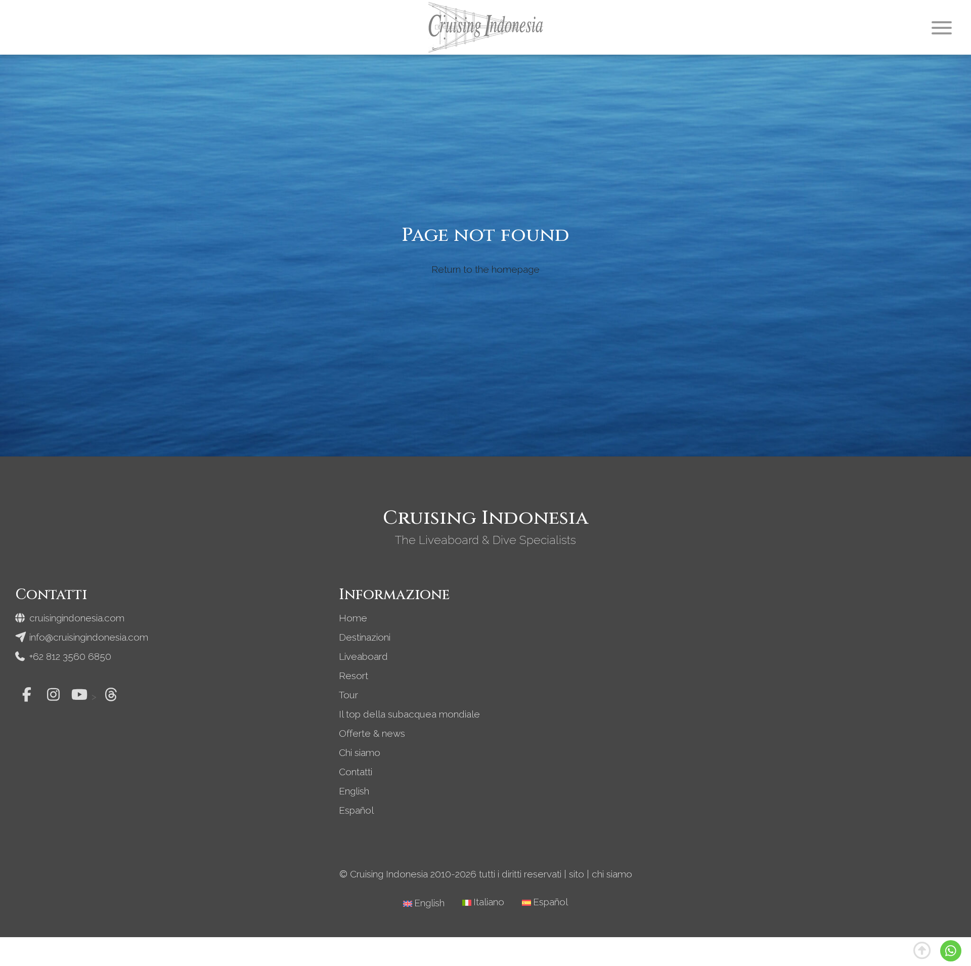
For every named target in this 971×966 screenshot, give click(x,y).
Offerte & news (372, 733)
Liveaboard (363, 656)
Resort (353, 675)
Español (356, 810)
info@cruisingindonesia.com (87, 637)
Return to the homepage (485, 269)
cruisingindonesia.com (75, 617)
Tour (348, 694)
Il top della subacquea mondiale (409, 714)
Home (353, 617)
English (354, 790)
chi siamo (612, 873)
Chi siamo (359, 752)
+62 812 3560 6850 (69, 656)
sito (576, 873)
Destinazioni (364, 637)
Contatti (355, 771)
